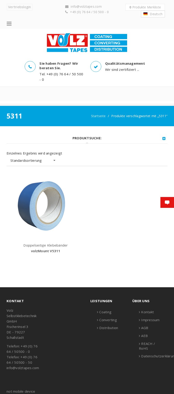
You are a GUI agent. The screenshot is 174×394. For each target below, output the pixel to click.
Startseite (98, 116)
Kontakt (147, 312)
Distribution (108, 327)
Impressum (150, 320)
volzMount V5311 (45, 251)
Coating (105, 312)
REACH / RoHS (147, 346)
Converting (108, 320)
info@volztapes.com (86, 6)
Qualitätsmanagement (125, 63)
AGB (144, 327)
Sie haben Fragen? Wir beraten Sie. (58, 65)
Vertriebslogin (19, 7)
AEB (144, 335)
